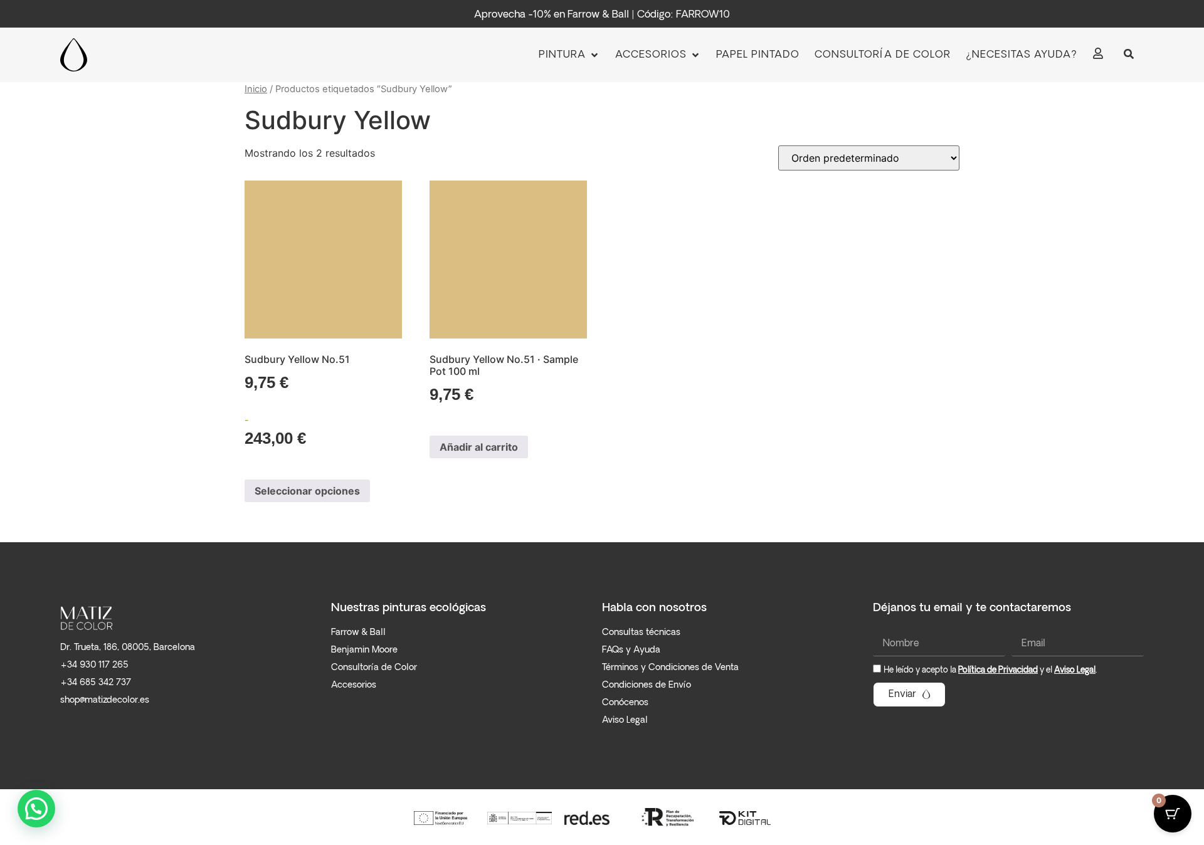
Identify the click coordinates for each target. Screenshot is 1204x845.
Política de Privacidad (998, 670)
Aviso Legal (1075, 670)
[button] (569, 55)
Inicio (256, 89)
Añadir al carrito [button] (479, 447)
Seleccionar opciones (307, 491)
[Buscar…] (1129, 55)
